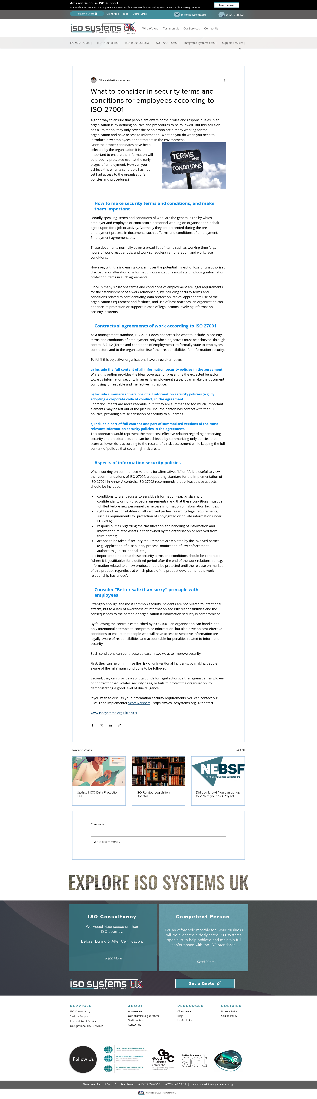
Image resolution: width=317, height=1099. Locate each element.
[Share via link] (119, 725)
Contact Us (211, 28)
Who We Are (151, 28)
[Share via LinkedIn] (110, 725)
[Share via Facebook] (92, 725)
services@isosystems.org (212, 1084)
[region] (83, 1059)
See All (240, 749)
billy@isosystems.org (193, 14)
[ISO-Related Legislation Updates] (158, 771)
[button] (82, 41)
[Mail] (177, 14)
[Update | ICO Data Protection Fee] (98, 771)
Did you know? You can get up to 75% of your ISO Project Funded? (218, 794)
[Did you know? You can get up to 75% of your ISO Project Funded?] (218, 771)
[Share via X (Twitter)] (101, 725)
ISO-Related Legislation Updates (153, 794)
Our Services (191, 28)
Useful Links (140, 13)
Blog (125, 13)
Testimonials (171, 28)
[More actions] (224, 80)
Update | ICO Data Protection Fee (98, 794)
